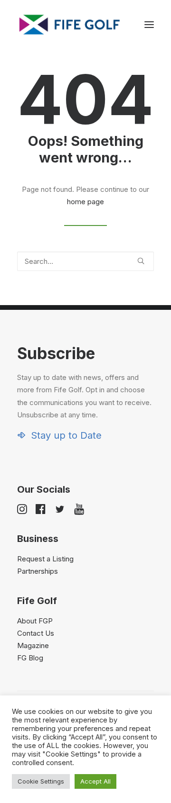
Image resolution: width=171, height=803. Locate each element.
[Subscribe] (85, 392)
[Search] (85, 261)
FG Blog (30, 657)
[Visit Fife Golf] (70, 24)
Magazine (33, 645)
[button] (149, 24)
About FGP (35, 620)
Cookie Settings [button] (41, 781)
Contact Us (35, 633)
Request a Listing (45, 558)
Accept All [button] (95, 781)
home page (85, 201)
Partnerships (37, 571)
